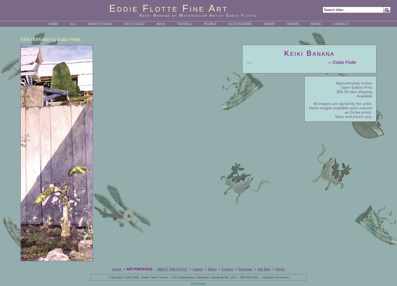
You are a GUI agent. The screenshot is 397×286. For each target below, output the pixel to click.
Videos (198, 269)
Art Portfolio (139, 269)
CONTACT (341, 24)
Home (116, 269)
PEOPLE (210, 24)
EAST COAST (134, 24)
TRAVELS (184, 24)
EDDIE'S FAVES (100, 24)
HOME (53, 24)
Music (212, 269)
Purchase (245, 269)
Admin (280, 269)
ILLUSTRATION (240, 24)
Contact (227, 269)
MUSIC (316, 24)
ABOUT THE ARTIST (172, 269)
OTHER (269, 24)
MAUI (161, 24)
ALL (73, 24)
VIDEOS (293, 24)
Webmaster (198, 283)
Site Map (263, 269)
